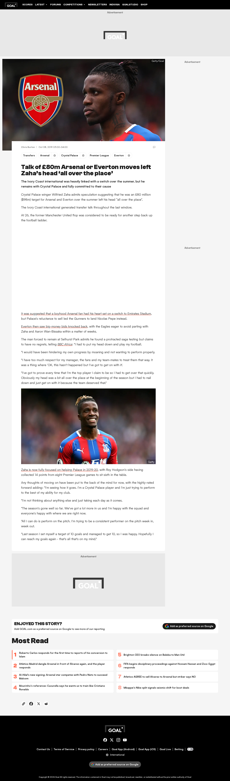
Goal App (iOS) (147, 749)
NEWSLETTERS (97, 4)
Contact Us (43, 749)
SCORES (27, 4)
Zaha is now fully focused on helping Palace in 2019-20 (59, 470)
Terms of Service (64, 749)
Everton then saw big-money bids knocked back (54, 326)
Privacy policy (86, 749)
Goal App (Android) (123, 749)
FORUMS (55, 4)
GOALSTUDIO (130, 4)
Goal (57, 777)
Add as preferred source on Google (191, 626)
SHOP (144, 4)
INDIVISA (114, 4)
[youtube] (124, 740)
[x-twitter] (111, 740)
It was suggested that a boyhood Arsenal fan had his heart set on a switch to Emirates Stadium (86, 313)
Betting (179, 749)
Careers (103, 749)
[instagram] (118, 740)
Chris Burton (28, 147)
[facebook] (105, 740)
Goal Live (165, 749)
